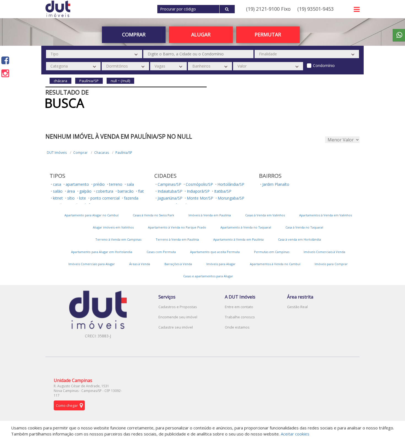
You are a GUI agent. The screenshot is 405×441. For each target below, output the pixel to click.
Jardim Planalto (275, 184)
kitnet (58, 198)
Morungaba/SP (231, 198)
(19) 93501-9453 (315, 9)
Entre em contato (239, 306)
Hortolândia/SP (230, 184)
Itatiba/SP (222, 191)
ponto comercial (105, 198)
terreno (115, 184)
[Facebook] (5, 60)
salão (58, 191)
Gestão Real (297, 306)
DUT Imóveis (57, 152)
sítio (71, 198)
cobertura (104, 191)
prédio (99, 184)
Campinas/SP (169, 184)
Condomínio (324, 65)
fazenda (131, 198)
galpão (85, 191)
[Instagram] (5, 73)
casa (57, 184)
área (71, 191)
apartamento (77, 184)
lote (82, 198)
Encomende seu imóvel (177, 316)
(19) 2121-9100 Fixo (268, 9)
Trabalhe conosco (240, 316)
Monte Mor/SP (200, 198)
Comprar (80, 152)
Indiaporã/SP (198, 191)
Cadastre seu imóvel (175, 327)
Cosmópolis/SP (199, 184)
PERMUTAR (268, 34)
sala (130, 184)
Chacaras (101, 152)
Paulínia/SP (123, 152)
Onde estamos (237, 327)
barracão (126, 191)
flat (141, 191)
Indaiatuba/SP (170, 191)
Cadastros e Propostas (177, 306)
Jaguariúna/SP (170, 198)
